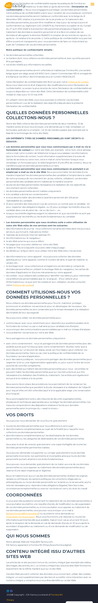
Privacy (10, 600)
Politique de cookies (78, 82)
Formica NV (57, 595)
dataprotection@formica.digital (23, 513)
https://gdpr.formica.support (20, 517)
